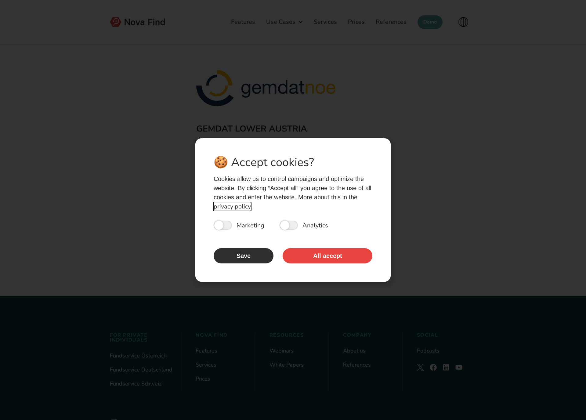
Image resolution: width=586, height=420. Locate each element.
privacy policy (232, 206)
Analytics (315, 225)
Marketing (250, 225)
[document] (293, 210)
